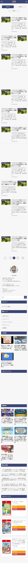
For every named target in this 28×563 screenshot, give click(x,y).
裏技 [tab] (14, 10)
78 (17, 258)
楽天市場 (15, 509)
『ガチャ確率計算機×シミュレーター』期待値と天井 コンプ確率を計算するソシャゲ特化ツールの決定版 (13, 470)
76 (10, 258)
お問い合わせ (6, 316)
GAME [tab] (20, 6)
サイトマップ (6, 319)
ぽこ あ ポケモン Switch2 (17, 501)
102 (23, 258)
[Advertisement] (14, 79)
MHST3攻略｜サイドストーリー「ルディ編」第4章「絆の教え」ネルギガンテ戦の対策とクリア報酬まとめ (14, 490)
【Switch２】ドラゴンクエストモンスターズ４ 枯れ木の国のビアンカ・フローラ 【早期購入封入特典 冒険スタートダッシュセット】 (19, 542)
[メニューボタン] (26, 1)
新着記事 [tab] (8, 6)
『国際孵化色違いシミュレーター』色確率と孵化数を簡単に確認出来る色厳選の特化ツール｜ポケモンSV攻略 (14, 480)
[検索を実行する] (25, 297)
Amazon (15, 506)
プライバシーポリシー (8, 322)
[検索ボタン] (1, 1)
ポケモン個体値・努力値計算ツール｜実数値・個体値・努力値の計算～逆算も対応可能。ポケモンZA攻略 (14, 485)
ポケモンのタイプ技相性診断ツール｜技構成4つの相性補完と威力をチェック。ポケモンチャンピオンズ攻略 (14, 474)
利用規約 (5, 328)
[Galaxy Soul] (14, 1)
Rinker (16, 502)
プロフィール (6, 325)
